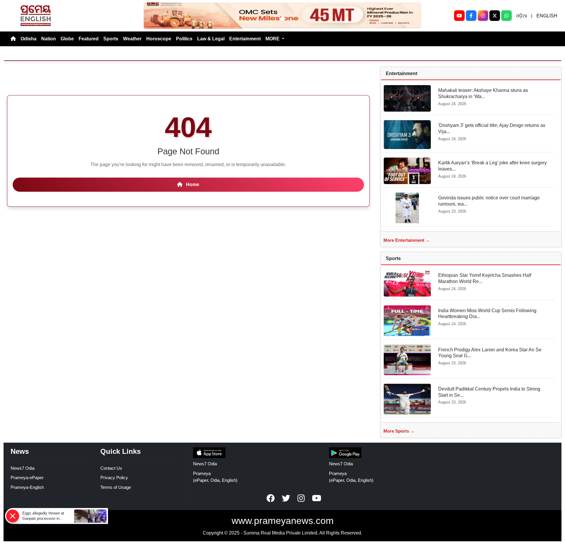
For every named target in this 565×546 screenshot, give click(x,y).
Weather (132, 38)
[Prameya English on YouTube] (316, 498)
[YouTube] (459, 15)
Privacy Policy (114, 477)
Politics (184, 38)
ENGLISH (546, 15)
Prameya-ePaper (27, 477)
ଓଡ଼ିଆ (521, 15)
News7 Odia (22, 468)
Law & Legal (211, 38)
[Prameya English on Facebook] (270, 498)
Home (192, 184)
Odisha (28, 38)
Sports (110, 38)
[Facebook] (471, 15)
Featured (89, 38)
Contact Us (111, 468)
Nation (48, 38)
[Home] (13, 39)
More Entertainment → (406, 240)
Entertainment (245, 38)
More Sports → (399, 431)
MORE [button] (273, 38)
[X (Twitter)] (494, 15)
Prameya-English (27, 487)
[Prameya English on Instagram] (301, 498)
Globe (67, 38)
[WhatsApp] (506, 15)
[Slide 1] (282, 19)
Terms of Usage (115, 487)
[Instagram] (483, 15)
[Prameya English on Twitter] (286, 498)
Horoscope (158, 38)
